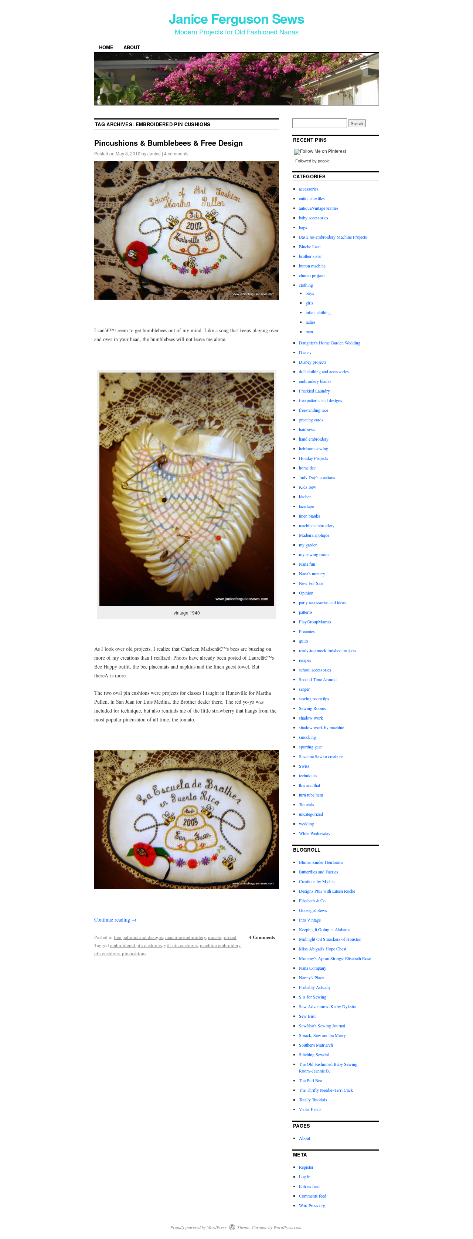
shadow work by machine (321, 727)
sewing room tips (314, 698)
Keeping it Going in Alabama (324, 929)
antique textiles (312, 198)
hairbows (307, 429)
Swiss (304, 766)
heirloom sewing (313, 448)
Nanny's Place (311, 977)
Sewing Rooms (312, 708)
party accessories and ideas (322, 602)
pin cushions (107, 953)
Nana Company (312, 968)
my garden (308, 545)
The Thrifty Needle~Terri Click (326, 1090)
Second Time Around (318, 679)
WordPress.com (287, 1227)
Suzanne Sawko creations (321, 756)
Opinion (306, 593)
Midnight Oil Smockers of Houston (330, 939)
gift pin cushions (181, 945)
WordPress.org (312, 1205)
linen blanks (309, 516)
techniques (308, 775)
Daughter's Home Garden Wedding (329, 343)
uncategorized (222, 937)
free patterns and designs (138, 937)
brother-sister (310, 256)
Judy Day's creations (317, 477)
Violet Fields (310, 1109)
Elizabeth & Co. (313, 900)
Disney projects (312, 362)
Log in (304, 1176)
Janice (154, 153)
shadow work (311, 718)
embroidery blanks (315, 381)
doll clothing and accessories (324, 371)
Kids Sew (307, 487)
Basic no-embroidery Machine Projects (333, 237)
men (309, 331)
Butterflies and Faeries (318, 872)
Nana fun (307, 564)
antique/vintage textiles (318, 208)
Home (106, 47)
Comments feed (312, 1196)
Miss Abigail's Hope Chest (322, 949)
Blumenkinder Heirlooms (321, 862)
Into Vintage (310, 920)
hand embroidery (314, 439)
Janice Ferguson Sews (236, 18)
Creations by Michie (316, 881)
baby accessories (313, 217)
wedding (306, 823)
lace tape (306, 506)
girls (309, 303)
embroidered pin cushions (136, 945)
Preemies (307, 631)
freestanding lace (313, 410)
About (131, 47)
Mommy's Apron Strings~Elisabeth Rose (335, 958)
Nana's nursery (312, 573)
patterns (306, 612)
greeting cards (311, 419)
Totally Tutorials (313, 1099)
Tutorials (306, 804)
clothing (306, 285)
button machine (312, 266)
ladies (311, 322)
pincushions (134, 953)
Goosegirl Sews (313, 910)
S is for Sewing (312, 997)
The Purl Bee (310, 1080)
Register (306, 1167)
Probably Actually (315, 987)
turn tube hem (311, 795)
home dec (307, 468)
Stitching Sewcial (314, 1054)
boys (310, 293)
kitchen (305, 496)
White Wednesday (314, 833)
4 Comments (262, 936)
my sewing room (314, 554)
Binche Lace (309, 246)
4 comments (176, 153)
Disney (305, 352)
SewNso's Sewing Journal (322, 1025)
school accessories (315, 670)
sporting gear (310, 747)
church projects (312, 275)
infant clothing (318, 312)
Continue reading (115, 919)
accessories (309, 189)
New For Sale (311, 583)
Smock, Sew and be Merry (322, 1035)
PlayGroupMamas (315, 621)
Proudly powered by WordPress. (199, 1227)
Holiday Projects (313, 458)
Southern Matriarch (316, 1045)
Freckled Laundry (314, 391)
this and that (309, 785)
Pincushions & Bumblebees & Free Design (168, 142)
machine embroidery (185, 937)
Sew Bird (307, 1016)
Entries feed (309, 1186)
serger (304, 689)
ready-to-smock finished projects (327, 650)
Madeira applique (314, 535)
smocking (307, 737)
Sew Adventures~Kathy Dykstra (327, 1006)
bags (303, 227)
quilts (304, 641)
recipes (305, 660)
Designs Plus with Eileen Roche (327, 891)
